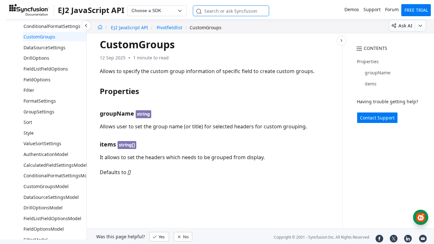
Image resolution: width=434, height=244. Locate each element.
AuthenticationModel (46, 154)
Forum (392, 9)
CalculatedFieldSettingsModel (55, 165)
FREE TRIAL (416, 10)
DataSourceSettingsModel (51, 197)
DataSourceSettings (44, 47)
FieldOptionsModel (44, 229)
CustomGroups (39, 37)
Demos (351, 9)
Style (29, 133)
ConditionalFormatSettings (52, 26)
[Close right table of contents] (341, 40)
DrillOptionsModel (43, 208)
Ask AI (405, 25)
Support (372, 9)
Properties (368, 61)
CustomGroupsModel (46, 186)
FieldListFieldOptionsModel (52, 218)
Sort (28, 122)
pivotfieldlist (169, 27)
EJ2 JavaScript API (130, 27)
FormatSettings (40, 101)
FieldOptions (37, 80)
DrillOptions (36, 58)
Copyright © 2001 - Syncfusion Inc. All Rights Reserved (321, 237)
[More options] (420, 25)
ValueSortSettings (42, 143)
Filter (29, 90)
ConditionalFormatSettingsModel (59, 176)
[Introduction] (100, 27)
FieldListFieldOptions (46, 69)
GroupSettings (39, 112)
